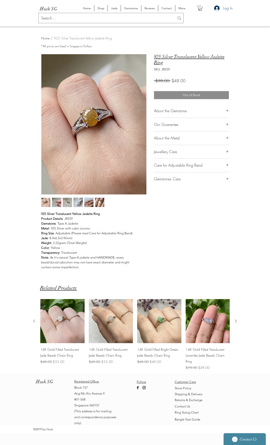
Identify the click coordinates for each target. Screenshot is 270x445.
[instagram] (144, 388)
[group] (135, 335)
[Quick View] (62, 321)
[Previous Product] (34, 321)
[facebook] (138, 388)
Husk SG (48, 9)
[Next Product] (235, 321)
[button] (200, 8)
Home (45, 38)
